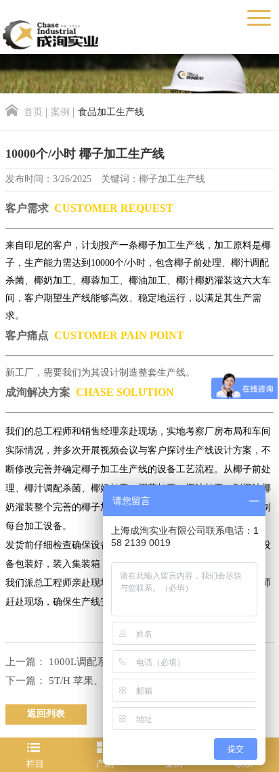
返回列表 (46, 714)
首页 (33, 113)
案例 (60, 113)
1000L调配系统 (83, 662)
